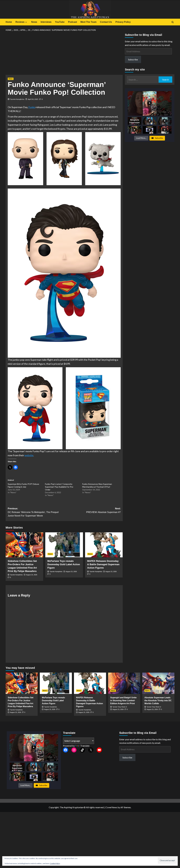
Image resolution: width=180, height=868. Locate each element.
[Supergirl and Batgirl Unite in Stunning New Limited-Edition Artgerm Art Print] (124, 683)
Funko (31, 107)
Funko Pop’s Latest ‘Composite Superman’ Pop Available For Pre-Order (59, 487)
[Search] (172, 22)
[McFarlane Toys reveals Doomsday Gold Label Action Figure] (64, 544)
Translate (84, 745)
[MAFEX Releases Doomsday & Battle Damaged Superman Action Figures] (104, 544)
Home (9, 22)
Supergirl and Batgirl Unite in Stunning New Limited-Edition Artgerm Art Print (123, 700)
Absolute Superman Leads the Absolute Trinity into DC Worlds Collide (158, 700)
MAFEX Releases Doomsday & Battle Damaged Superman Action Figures (103, 564)
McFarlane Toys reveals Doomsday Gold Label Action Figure (63, 564)
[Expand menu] (26, 22)
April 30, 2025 (33, 99)
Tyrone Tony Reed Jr (119, 707)
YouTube (60, 22)
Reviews (19, 22)
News (34, 22)
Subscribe (133, 59)
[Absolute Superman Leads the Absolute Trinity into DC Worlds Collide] (158, 683)
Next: (103, 510)
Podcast (72, 22)
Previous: (33, 512)
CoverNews (111, 807)
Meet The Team (88, 22)
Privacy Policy (123, 22)
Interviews (46, 22)
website (28, 455)
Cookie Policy (55, 863)
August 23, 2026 (31, 575)
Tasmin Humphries (17, 99)
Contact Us (106, 22)
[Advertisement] (64, 54)
